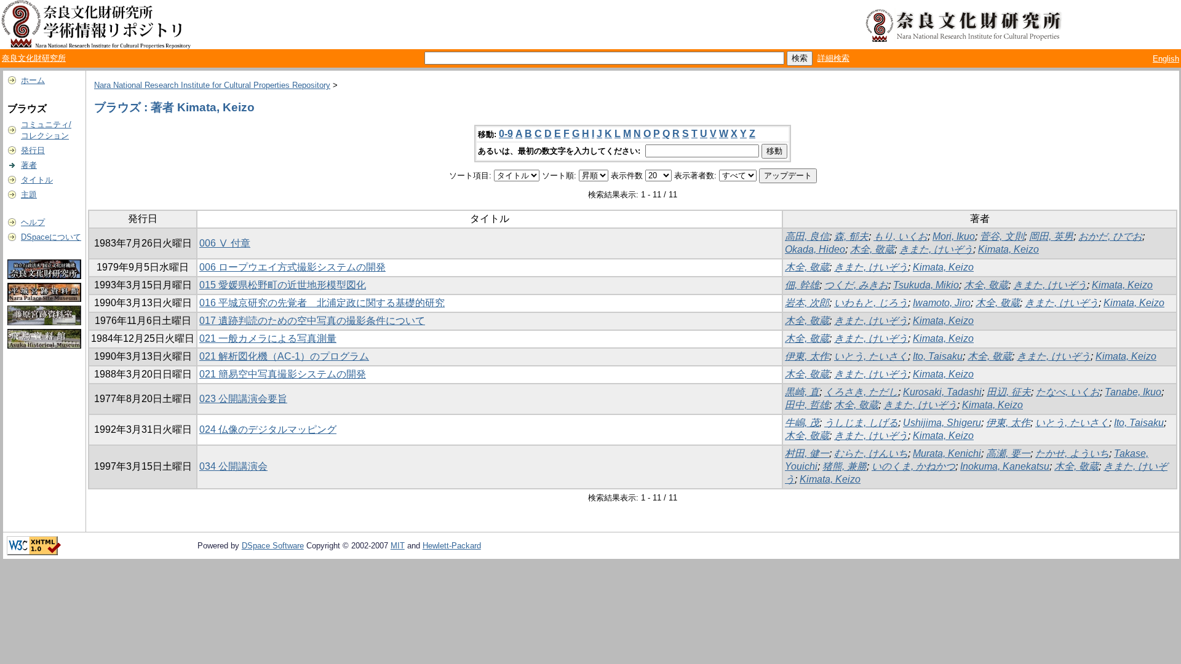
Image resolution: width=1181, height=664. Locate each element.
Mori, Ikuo (953, 236)
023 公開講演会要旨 (243, 398)
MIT (398, 545)
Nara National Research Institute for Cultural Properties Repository (212, 85)
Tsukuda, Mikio (926, 285)
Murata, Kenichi (947, 453)
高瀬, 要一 (1008, 453)
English (1166, 58)
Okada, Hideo (815, 249)
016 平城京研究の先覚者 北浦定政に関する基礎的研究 (322, 303)
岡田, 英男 (1051, 236)
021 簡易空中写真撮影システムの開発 (282, 374)
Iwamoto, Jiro (942, 303)
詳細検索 (833, 58)
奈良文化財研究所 (34, 58)
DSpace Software (273, 545)
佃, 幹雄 (802, 285)
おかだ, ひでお (1110, 236)
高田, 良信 (807, 236)
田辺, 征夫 (1009, 392)
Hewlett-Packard (452, 545)
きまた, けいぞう (936, 249)
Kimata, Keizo (1008, 249)
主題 (29, 194)
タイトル (37, 179)
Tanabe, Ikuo (1133, 392)
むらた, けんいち (871, 453)
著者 (29, 165)
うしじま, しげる (861, 422)
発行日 (33, 150)
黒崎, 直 (802, 392)
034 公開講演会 (233, 466)
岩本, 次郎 (807, 303)
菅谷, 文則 (1002, 236)
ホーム (33, 80)
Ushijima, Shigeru (942, 422)
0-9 (506, 133)
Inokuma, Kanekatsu (1004, 466)
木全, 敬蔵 (872, 249)
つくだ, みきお (856, 285)
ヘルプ (33, 222)
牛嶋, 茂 (802, 422)
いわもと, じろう (871, 303)
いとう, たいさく (871, 356)
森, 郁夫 (851, 236)
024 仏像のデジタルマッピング (267, 429)
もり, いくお (900, 236)
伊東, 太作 (807, 356)
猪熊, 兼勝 (844, 466)
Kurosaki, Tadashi (942, 392)
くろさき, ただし (861, 392)
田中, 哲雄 (807, 405)
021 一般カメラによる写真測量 (267, 338)
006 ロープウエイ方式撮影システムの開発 (292, 267)
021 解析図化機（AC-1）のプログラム (284, 356)
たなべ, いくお (1068, 392)
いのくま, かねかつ (913, 466)
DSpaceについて (51, 237)
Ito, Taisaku (938, 356)
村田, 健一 (807, 453)
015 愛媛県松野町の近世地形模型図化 (282, 285)
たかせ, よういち (1072, 453)
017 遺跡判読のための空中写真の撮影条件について (312, 320)
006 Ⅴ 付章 (224, 243)
